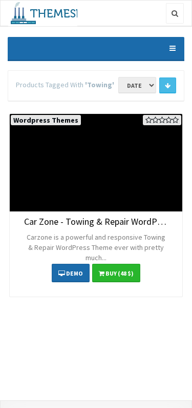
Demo (74, 273)
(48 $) (119, 273)
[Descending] (167, 85)
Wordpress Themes (45, 120)
